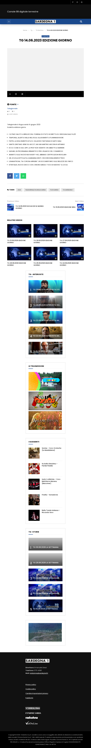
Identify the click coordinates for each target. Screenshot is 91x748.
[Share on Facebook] (10, 176)
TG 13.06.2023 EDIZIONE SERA (64, 207)
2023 (19, 190)
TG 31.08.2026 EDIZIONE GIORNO (16, 241)
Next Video (79, 201)
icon (19, 230)
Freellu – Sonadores (50, 495)
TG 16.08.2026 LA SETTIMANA (45, 609)
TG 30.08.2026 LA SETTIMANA (45, 547)
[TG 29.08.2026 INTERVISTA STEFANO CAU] (45, 286)
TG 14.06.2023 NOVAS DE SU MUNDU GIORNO (30, 207)
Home (25, 30)
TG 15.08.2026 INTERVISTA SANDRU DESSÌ (50, 351)
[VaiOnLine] (32, 724)
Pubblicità (29, 698)
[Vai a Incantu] (45, 390)
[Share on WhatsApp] (23, 176)
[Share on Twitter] (16, 176)
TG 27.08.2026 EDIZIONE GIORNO (69, 241)
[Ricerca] (81, 21)
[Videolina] (33, 709)
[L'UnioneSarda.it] (33, 713)
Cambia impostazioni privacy (37, 693)
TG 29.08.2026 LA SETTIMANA (45, 562)
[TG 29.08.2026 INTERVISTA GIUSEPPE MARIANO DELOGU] (45, 302)
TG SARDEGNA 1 (68, 190)
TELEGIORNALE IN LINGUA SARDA (35, 190)
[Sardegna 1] (45, 21)
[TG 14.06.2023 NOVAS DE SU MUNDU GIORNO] (10, 207)
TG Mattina (39, 30)
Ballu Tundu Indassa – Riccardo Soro (51, 511)
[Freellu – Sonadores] (34, 499)
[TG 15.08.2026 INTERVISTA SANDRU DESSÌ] (45, 348)
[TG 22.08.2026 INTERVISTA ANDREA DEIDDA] (45, 317)
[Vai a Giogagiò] (45, 410)
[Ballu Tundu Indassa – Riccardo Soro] (34, 515)
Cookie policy (31, 689)
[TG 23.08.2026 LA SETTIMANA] (45, 575)
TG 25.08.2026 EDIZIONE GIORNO (43, 264)
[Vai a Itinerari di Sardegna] (45, 641)
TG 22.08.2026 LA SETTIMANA (45, 593)
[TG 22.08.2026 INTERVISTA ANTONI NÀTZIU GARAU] (45, 332)
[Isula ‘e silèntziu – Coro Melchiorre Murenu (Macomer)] (34, 484)
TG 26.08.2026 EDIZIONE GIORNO (16, 264)
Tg (31, 30)
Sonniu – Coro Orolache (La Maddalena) (51, 449)
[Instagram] (77, 2)
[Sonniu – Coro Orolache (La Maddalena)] (34, 453)
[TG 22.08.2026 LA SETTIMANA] (45, 590)
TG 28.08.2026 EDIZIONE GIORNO (43, 241)
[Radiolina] (32, 718)
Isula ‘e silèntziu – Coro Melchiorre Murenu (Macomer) (51, 481)
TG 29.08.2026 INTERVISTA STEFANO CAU (51, 289)
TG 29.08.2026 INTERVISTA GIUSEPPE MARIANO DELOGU (57, 305)
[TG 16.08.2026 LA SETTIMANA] (45, 605)
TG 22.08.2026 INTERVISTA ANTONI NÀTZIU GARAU (54, 336)
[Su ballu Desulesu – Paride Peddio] (34, 468)
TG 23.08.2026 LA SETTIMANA (45, 578)
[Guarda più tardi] (81, 2)
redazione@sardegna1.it (39, 673)
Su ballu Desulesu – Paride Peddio (49, 465)
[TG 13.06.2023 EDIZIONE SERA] (80, 207)
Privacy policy (31, 684)
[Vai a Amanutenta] (45, 429)
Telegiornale (12, 108)
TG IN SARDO (54, 190)
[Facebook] (72, 2)
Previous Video (13, 201)
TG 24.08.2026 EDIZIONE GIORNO (69, 264)
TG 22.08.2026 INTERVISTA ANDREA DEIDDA (51, 320)
